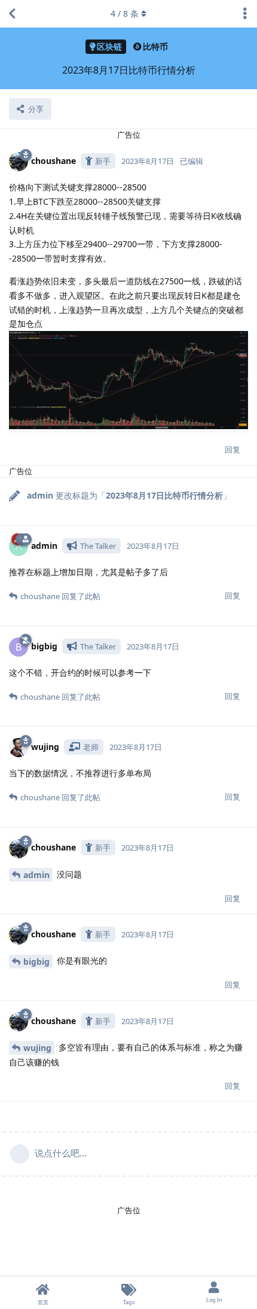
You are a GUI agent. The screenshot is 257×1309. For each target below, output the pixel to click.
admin (36, 874)
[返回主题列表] (12, 14)
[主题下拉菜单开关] (245, 14)
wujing (37, 1047)
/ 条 (125, 13)
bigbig (36, 961)
